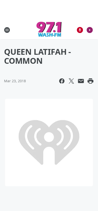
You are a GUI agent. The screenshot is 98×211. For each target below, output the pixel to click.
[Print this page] (90, 81)
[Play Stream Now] (90, 30)
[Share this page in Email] (80, 81)
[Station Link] (49, 30)
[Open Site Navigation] (7, 30)
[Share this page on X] (71, 81)
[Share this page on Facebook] (61, 81)
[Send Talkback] (80, 30)
